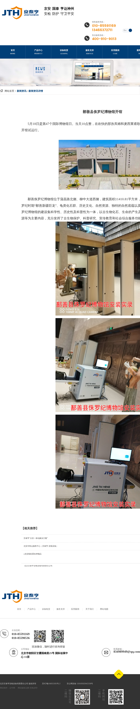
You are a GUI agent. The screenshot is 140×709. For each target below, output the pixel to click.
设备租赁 (46, 609)
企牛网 (12, 688)
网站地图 (104, 609)
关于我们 (90, 609)
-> (30, 91)
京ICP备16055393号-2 (51, 684)
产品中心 (31, 609)
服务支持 (61, 609)
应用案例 (75, 609)
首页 (19, 609)
